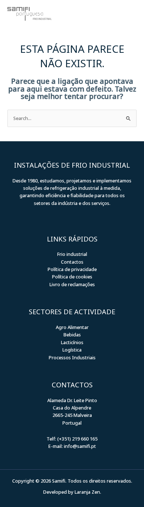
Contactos (72, 261)
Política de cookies (72, 276)
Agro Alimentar (72, 327)
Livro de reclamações (72, 284)
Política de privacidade (72, 269)
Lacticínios (72, 342)
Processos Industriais (72, 357)
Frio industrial (72, 254)
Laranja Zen (87, 492)
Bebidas (72, 334)
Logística (72, 349)
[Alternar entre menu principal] (128, 14)
